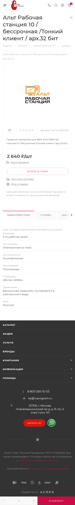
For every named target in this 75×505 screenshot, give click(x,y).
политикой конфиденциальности (38, 460)
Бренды (9, 351)
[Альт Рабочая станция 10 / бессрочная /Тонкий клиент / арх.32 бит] (37, 95)
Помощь (9, 378)
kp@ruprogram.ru (40, 398)
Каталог (9, 325)
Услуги (8, 342)
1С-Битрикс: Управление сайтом (48, 468)
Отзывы (45, 215)
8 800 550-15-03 (38, 391)
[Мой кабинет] (62, 5)
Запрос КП (34, 423)
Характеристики (18, 215)
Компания (11, 360)
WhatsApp (37, 439)
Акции (8, 333)
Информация (13, 369)
